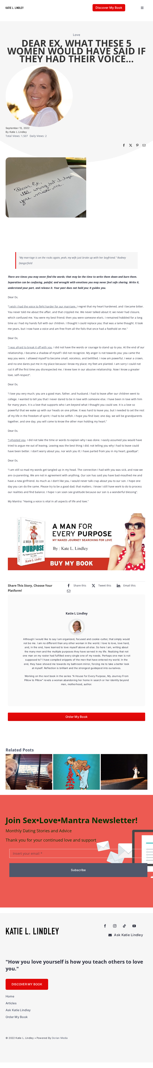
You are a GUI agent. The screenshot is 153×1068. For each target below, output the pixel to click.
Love (76, 35)
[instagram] (115, 926)
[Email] (144, 145)
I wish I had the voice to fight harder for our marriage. (42, 306)
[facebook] (105, 926)
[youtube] (134, 926)
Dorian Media (60, 1037)
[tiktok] (124, 926)
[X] (130, 145)
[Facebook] (124, 145)
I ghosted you (17, 440)
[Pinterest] (137, 145)
